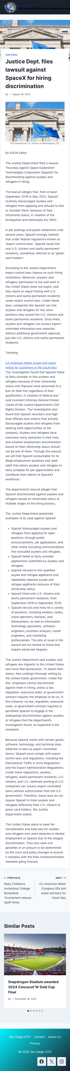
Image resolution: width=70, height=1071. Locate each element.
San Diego (11, 54)
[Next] (60, 970)
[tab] (28, 1011)
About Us (54, 1037)
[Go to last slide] (10, 970)
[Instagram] (61, 1061)
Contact (39, 1037)
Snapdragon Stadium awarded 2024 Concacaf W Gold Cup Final (33, 987)
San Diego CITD (19, 1037)
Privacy (35, 1043)
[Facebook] (41, 1061)
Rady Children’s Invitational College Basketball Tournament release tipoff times (17, 890)
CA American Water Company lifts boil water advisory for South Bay (52, 888)
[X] (51, 1061)
